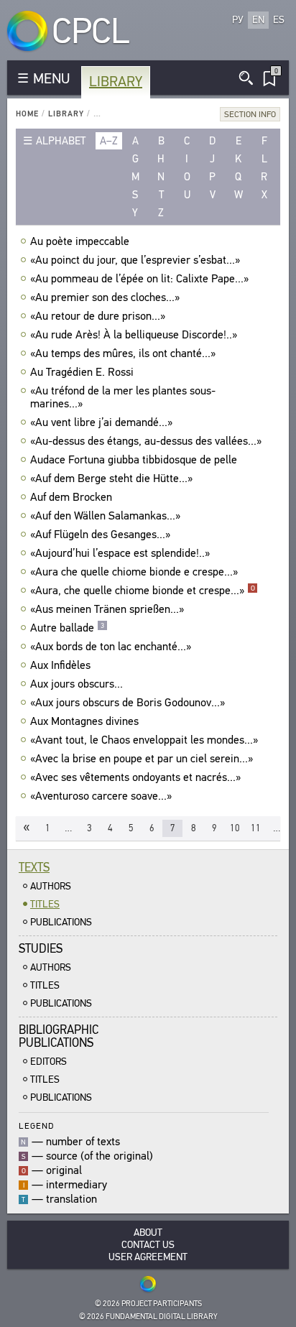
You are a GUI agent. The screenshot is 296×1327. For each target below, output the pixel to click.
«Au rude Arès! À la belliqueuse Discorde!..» (133, 334)
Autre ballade (67, 627)
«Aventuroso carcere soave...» (101, 796)
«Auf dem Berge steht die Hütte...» (111, 478)
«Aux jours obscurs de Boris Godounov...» (127, 702)
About (148, 1232)
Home (27, 114)
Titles (45, 904)
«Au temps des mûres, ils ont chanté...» (123, 353)
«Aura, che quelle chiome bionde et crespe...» (142, 590)
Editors (48, 1061)
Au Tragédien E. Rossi (82, 372)
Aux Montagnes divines (84, 721)
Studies (41, 948)
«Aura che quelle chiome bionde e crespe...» (134, 571)
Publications (61, 922)
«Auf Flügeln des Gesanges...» (100, 534)
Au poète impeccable (79, 241)
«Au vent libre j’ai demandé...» (101, 422)
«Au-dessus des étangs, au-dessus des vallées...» (146, 441)
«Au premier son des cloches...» (105, 297)
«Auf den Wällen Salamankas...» (105, 515)
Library (115, 81)
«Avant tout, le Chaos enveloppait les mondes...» (144, 740)
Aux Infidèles (60, 665)
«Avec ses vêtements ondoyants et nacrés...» (135, 777)
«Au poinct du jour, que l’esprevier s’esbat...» (135, 260)
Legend (36, 1125)
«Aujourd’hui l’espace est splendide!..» (120, 553)
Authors (50, 886)
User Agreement (148, 1257)
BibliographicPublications (58, 1036)
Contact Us (148, 1245)
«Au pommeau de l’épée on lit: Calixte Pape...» (139, 278)
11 (256, 828)
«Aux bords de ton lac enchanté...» (110, 646)
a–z (109, 140)
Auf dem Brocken (71, 497)
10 (235, 828)
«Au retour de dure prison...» (97, 316)
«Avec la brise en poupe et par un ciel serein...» (141, 758)
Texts (34, 867)
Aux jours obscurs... (76, 684)
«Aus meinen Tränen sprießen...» (107, 609)
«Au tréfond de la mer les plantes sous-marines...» (123, 397)
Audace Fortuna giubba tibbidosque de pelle (133, 459)
